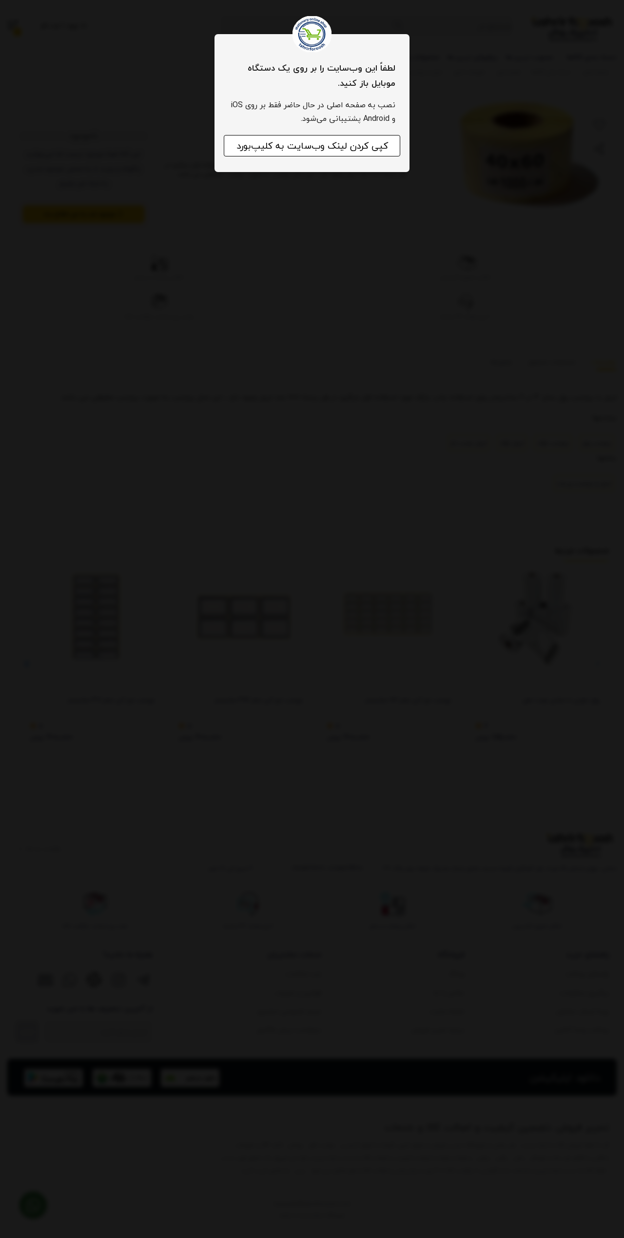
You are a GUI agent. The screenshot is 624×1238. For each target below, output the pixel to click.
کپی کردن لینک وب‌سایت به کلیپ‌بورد (312, 146)
